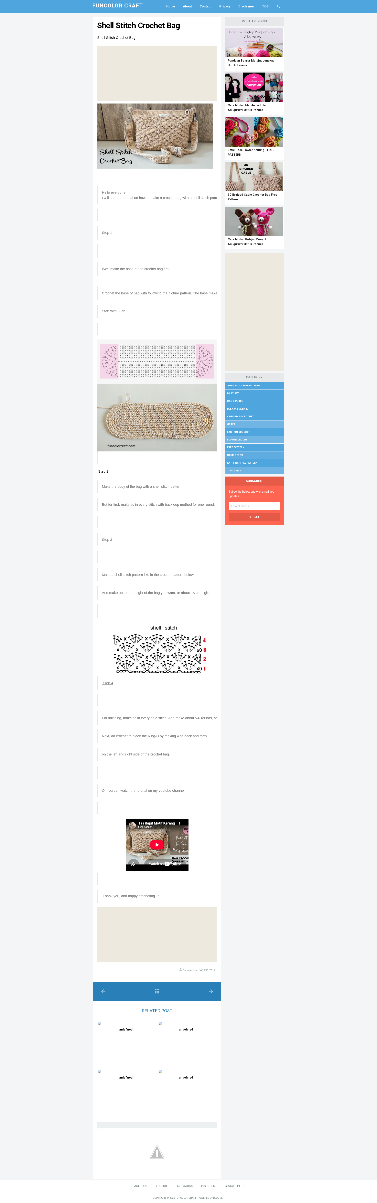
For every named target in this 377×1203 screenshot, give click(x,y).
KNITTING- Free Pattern (242, 462)
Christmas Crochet (240, 416)
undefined (125, 1029)
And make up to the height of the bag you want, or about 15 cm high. (155, 593)
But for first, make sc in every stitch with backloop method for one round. (158, 505)
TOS (265, 6)
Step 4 (107, 683)
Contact (205, 6)
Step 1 (107, 233)
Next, (106, 736)
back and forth (196, 736)
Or (104, 791)
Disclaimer (246, 6)
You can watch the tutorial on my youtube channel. (146, 791)
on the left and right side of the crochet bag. (136, 754)
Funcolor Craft (186, 1198)
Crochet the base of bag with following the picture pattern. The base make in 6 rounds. (169, 293)
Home (170, 6)
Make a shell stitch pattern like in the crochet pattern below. (148, 575)
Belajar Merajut (238, 409)
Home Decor (235, 455)
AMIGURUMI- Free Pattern (243, 385)
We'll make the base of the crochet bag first (135, 269)
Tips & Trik (234, 470)
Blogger (218, 1198)
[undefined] (126, 1023)
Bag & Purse (235, 401)
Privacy (225, 6)
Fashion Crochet (238, 432)
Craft (231, 424)
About (187, 6)
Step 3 (107, 540)
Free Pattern (235, 447)
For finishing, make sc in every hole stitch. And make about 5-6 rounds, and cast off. (167, 718)
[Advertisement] (157, 73)
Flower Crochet (238, 439)
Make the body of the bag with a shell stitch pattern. (142, 486)
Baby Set (233, 393)
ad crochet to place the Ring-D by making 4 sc (147, 736)
